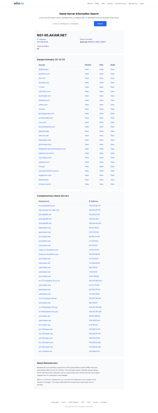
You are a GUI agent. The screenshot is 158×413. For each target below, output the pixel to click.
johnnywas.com (45, 144)
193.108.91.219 (94, 334)
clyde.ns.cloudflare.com (48, 250)
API (82, 402)
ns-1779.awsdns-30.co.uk (49, 281)
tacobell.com (44, 83)
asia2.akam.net (45, 228)
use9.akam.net (45, 294)
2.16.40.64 (93, 272)
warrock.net (44, 135)
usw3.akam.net (45, 320)
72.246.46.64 (94, 263)
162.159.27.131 (94, 214)
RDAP (97, 3)
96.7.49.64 (93, 267)
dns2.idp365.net (45, 219)
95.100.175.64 (94, 289)
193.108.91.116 (94, 329)
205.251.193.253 (95, 312)
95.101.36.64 (94, 228)
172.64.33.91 (94, 250)
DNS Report (74, 402)
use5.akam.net (44, 272)
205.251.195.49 (95, 298)
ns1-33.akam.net (45, 351)
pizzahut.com (44, 74)
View (87, 69)
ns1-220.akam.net (46, 342)
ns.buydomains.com (47, 206)
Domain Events (120, 3)
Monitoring (133, 3)
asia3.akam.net (45, 232)
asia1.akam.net (44, 289)
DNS (103, 3)
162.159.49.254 (95, 223)
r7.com (41, 87)
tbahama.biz (44, 180)
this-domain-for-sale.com (49, 210)
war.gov (42, 166)
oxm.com (42, 122)
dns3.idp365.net (45, 223)
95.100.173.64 (94, 236)
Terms (95, 402)
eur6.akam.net (44, 241)
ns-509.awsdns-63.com (48, 312)
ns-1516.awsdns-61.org (48, 307)
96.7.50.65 (93, 303)
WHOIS (90, 3)
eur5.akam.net (44, 259)
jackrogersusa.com (46, 113)
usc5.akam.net (44, 303)
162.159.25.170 (94, 206)
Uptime (110, 3)
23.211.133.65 (94, 285)
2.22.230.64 (93, 241)
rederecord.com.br (46, 153)
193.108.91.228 (95, 347)
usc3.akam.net (44, 245)
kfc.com (42, 78)
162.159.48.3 (94, 219)
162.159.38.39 (94, 254)
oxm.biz (42, 109)
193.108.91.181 (94, 338)
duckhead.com (45, 96)
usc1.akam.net (44, 316)
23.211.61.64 (94, 232)
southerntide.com (46, 118)
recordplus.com (45, 158)
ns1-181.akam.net (46, 338)
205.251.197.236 (95, 307)
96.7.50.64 (93, 245)
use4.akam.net (45, 285)
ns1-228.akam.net (46, 347)
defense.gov (44, 69)
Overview (55, 402)
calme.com (43, 105)
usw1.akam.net (45, 276)
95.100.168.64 (94, 316)
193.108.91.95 (42, 42)
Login (142, 3)
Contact (104, 402)
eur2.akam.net (44, 236)
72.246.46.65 (94, 294)
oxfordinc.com (45, 91)
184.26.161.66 (94, 320)
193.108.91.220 (95, 342)
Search (100, 24)
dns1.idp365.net (45, 214)
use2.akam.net (44, 267)
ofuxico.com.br (45, 184)
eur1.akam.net (44, 325)
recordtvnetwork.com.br (49, 171)
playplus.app (44, 131)
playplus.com (44, 162)
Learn (63, 402)
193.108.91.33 (94, 351)
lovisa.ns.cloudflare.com (48, 254)
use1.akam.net (44, 263)
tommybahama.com (47, 127)
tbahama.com (44, 100)
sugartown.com (45, 175)
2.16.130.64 (93, 325)
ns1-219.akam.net (46, 334)
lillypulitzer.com (45, 140)
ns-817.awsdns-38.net (47, 298)
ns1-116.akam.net (45, 329)
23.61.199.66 (94, 276)
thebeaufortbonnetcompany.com (52, 149)
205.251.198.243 (95, 281)
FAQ (88, 402)
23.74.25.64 (93, 259)
